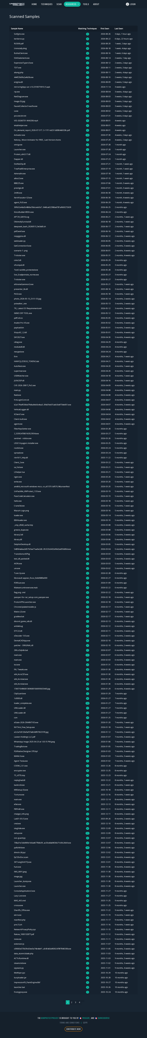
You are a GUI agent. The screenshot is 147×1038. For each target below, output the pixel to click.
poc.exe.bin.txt (20, 116)
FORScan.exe (19, 583)
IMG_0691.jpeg (20, 871)
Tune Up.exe (19, 573)
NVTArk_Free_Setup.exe (24, 727)
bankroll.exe (19, 785)
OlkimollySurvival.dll (22, 221)
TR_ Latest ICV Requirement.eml (27, 308)
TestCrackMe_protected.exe (26, 270)
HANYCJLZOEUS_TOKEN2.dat (26, 361)
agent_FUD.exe (20, 202)
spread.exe (18, 453)
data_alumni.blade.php (23, 953)
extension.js (19, 944)
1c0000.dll (18, 698)
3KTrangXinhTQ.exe (22, 862)
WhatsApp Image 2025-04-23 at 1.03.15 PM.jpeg (34, 741)
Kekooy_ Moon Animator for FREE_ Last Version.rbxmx (37, 140)
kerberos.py (19, 38)
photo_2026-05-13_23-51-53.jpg (27, 298)
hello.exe (18, 501)
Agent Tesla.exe (21, 761)
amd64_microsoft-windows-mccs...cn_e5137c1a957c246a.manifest (42, 486)
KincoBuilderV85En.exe (24, 212)
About (96, 4)
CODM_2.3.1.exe (21, 765)
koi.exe (17, 664)
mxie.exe (17, 939)
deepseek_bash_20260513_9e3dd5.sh (30, 226)
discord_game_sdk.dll (23, 621)
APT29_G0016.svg (21, 217)
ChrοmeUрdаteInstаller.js (25, 607)
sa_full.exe (18, 467)
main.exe (18, 655)
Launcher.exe (19, 149)
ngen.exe (18, 477)
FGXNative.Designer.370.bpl (26, 751)
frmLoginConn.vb (21, 400)
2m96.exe (18, 193)
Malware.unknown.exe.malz (26, 587)
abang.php (18, 72)
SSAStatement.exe (22, 58)
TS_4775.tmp (19, 775)
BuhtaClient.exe (21, 53)
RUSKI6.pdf (19, 43)
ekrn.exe (17, 915)
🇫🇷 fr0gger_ (84, 1018)
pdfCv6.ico (18, 318)
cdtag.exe (18, 342)
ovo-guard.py (19, 838)
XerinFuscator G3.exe (23, 197)
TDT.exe (17, 67)
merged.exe (19, 351)
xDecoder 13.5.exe (21, 635)
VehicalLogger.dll (21, 409)
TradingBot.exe (20, 746)
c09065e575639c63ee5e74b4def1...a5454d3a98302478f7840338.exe (42, 948)
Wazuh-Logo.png (21, 510)
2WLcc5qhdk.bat (21, 650)
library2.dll (18, 534)
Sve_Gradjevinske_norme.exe (26, 274)
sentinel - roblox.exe (22, 438)
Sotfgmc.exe (19, 34)
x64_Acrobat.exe (21, 679)
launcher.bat (19, 987)
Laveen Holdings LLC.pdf (24, 737)
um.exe (17, 568)
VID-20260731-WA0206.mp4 (26, 120)
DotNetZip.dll (19, 164)
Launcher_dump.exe (22, 881)
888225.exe (19, 183)
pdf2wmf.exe (19, 231)
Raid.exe (17, 395)
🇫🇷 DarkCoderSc (102, 1018)
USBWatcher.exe (21, 376)
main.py (17, 390)
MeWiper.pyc (19, 973)
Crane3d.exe (19, 505)
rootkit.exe (18, 448)
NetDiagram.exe (21, 96)
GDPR (85, 1022)
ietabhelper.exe (20, 125)
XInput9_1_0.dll (20, 332)
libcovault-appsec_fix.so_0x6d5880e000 (30, 578)
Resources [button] (71, 4)
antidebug (18, 626)
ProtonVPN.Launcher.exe (25, 602)
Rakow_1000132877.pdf (24, 934)
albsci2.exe (18, 178)
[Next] (82, 1001)
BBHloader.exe (20, 520)
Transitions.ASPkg (22, 554)
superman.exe (20, 371)
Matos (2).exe (19, 611)
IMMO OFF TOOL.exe (23, 313)
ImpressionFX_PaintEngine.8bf (27, 982)
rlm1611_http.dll (21, 457)
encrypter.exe (20, 770)
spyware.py (19, 968)
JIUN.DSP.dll (19, 380)
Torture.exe (19, 794)
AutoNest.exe (20, 366)
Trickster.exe (19, 255)
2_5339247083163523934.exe (26, 433)
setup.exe (18, 833)
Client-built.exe (20, 419)
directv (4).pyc (20, 852)
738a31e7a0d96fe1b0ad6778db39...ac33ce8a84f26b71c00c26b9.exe (42, 843)
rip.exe (17, 91)
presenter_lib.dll (21, 289)
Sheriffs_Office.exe (22, 910)
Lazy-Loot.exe (20, 895)
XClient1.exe (19, 414)
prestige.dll (19, 188)
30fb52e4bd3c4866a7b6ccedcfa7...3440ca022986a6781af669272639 (42, 207)
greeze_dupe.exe (21, 530)
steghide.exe (19, 828)
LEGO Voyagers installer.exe (26, 443)
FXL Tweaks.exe (20, 669)
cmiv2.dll (17, 260)
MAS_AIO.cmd (20, 900)
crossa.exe (18, 905)
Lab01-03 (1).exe (21, 818)
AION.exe (18, 563)
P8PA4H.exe (19, 809)
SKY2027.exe (19, 337)
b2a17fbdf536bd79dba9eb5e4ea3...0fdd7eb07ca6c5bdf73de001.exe (42, 404)
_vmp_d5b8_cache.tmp (23, 525)
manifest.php (19, 920)
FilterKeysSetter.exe (22, 428)
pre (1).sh (18, 924)
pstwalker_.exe (20, 303)
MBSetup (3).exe (21, 790)
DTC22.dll (18, 631)
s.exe (16, 111)
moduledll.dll (19, 347)
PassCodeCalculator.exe (24, 496)
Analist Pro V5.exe (21, 323)
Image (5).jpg (19, 101)
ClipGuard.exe (20, 693)
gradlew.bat (19, 616)
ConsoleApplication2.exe (24, 891)
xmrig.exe (18, 144)
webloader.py (19, 241)
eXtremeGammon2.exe (23, 284)
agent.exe (18, 424)
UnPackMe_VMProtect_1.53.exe (27, 491)
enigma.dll (18, 82)
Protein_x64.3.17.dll (22, 154)
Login (133, 4)
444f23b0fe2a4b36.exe (23, 77)
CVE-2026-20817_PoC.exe (25, 385)
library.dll (18, 539)
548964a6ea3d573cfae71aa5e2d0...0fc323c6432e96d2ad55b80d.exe (42, 549)
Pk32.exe (18, 294)
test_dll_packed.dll (21, 558)
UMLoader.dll (19, 708)
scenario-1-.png (21, 250)
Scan (59, 4)
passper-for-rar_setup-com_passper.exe (31, 597)
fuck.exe (17, 867)
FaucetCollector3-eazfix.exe (25, 106)
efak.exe (17, 804)
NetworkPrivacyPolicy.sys (25, 929)
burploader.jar (20, 977)
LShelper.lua (19, 472)
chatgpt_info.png (21, 814)
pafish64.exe (19, 847)
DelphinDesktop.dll (22, 544)
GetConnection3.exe (22, 246)
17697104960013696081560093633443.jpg (32, 688)
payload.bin (19, 327)
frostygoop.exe (20, 992)
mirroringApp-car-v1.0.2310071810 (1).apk (32, 87)
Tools (86, 4)
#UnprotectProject (50, 1018)
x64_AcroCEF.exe (21, 674)
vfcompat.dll (19, 265)
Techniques (46, 4)
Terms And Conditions (69, 1022)
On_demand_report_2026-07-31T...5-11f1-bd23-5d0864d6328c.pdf (42, 130)
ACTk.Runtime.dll (21, 958)
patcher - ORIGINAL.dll (23, 645)
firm (15, 356)
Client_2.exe (19, 462)
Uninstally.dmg (20, 48)
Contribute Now (73, 1029)
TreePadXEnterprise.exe (24, 168)
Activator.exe (19, 135)
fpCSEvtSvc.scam (21, 857)
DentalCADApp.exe (22, 640)
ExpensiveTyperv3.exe (23, 63)
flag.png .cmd (19, 592)
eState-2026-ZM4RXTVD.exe (26, 722)
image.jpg (18, 876)
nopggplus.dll (20, 236)
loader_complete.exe (23, 703)
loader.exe (18, 515)
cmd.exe (17, 823)
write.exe (18, 481)
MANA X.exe (19, 756)
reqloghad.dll (19, 780)
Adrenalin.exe (20, 173)
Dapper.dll (18, 159)
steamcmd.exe (20, 963)
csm (15, 717)
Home (34, 4)
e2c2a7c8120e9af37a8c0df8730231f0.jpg (31, 732)
